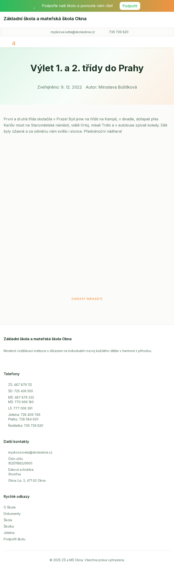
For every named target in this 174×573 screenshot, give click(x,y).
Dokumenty (12, 514)
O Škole (10, 507)
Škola (8, 520)
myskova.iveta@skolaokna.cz (73, 32)
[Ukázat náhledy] (87, 298)
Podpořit (130, 6)
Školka (9, 526)
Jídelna (9, 533)
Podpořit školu (14, 539)
